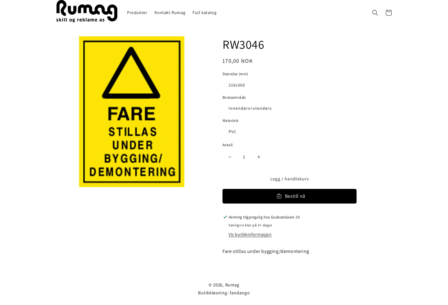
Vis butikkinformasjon (250, 234)
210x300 (237, 85)
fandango (240, 293)
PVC (232, 131)
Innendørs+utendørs (250, 108)
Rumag (232, 285)
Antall (227, 144)
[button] (375, 13)
